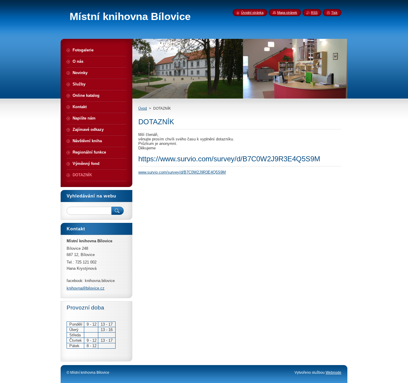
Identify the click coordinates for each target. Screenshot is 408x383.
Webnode (333, 372)
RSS (314, 12)
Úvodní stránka (252, 12)
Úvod (142, 108)
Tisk (334, 12)
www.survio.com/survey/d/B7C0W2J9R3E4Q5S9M (182, 172)
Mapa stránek (287, 12)
